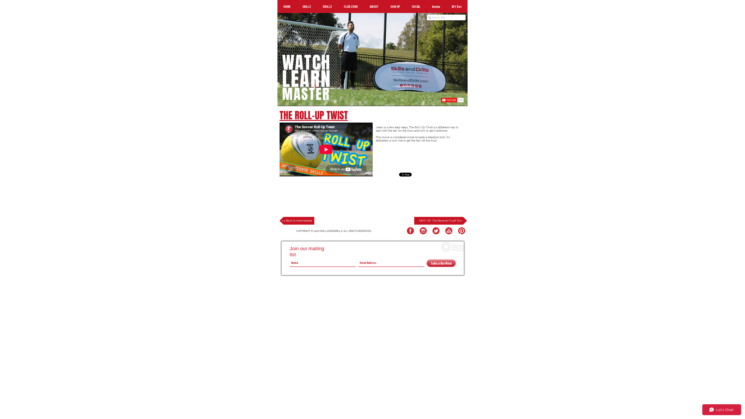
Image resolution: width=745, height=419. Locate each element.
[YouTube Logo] (448, 231)
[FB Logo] (410, 231)
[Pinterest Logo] (461, 231)
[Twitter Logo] (435, 231)
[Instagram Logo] (422, 231)
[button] (306, 6)
